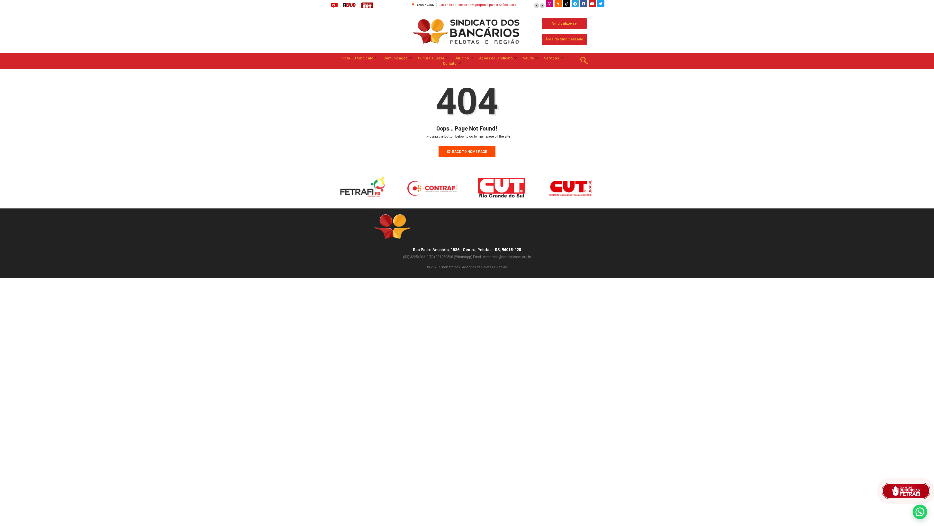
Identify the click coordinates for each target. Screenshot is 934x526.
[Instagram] (549, 3)
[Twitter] (600, 3)
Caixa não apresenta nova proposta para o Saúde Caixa (477, 5)
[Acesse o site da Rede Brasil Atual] (349, 5)
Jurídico (462, 58)
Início (345, 58)
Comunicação (396, 58)
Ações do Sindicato (496, 58)
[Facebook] (583, 3)
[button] (536, 5)
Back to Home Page (469, 152)
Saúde (528, 58)
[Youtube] (592, 3)
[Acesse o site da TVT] (334, 5)
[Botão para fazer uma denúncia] (906, 491)
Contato (450, 63)
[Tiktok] (566, 3)
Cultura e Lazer (431, 58)
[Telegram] (575, 3)
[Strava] (558, 3)
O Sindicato (363, 58)
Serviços (551, 58)
